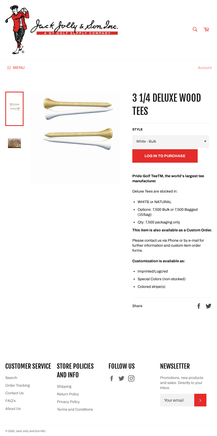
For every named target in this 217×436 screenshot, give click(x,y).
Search (11, 378)
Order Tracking (17, 385)
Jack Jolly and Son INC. (31, 431)
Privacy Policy (68, 402)
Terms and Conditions (75, 409)
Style (137, 129)
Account (205, 68)
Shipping (64, 386)
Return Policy (68, 394)
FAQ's (10, 401)
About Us (13, 409)
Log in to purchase (165, 156)
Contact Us (14, 393)
